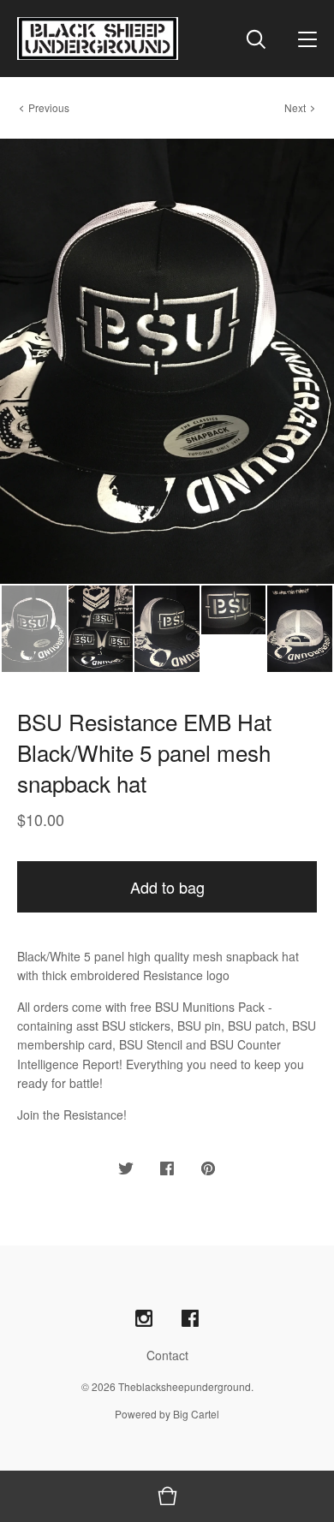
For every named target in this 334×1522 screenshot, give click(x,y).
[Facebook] (190, 1318)
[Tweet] (126, 1169)
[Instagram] (144, 1318)
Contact (167, 1355)
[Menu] (307, 38)
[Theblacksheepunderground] (97, 38)
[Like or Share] (167, 1169)
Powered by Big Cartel (167, 1413)
